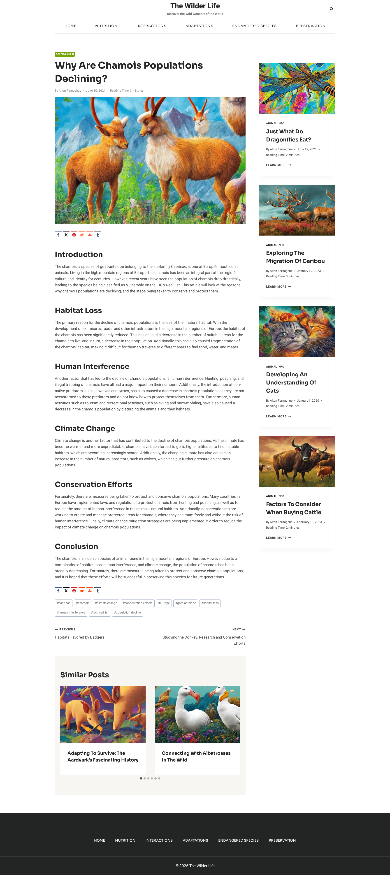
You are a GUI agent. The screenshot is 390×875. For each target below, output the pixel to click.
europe (164, 603)
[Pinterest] (74, 234)
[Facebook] (58, 234)
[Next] (233, 730)
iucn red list (99, 612)
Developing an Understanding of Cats (291, 382)
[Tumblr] (97, 234)
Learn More (278, 165)
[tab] (141, 778)
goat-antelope (185, 603)
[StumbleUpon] (89, 234)
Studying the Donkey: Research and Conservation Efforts (203, 636)
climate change (106, 603)
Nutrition (106, 26)
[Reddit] (82, 234)
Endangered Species (254, 26)
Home (70, 26)
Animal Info (65, 54)
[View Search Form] (331, 9)
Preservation (311, 26)
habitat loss (210, 603)
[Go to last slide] (67, 730)
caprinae (63, 603)
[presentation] (297, 88)
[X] (66, 234)
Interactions (151, 26)
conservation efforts (137, 603)
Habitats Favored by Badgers (79, 633)
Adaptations (199, 26)
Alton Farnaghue (70, 90)
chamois (82, 603)
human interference (71, 612)
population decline (127, 612)
